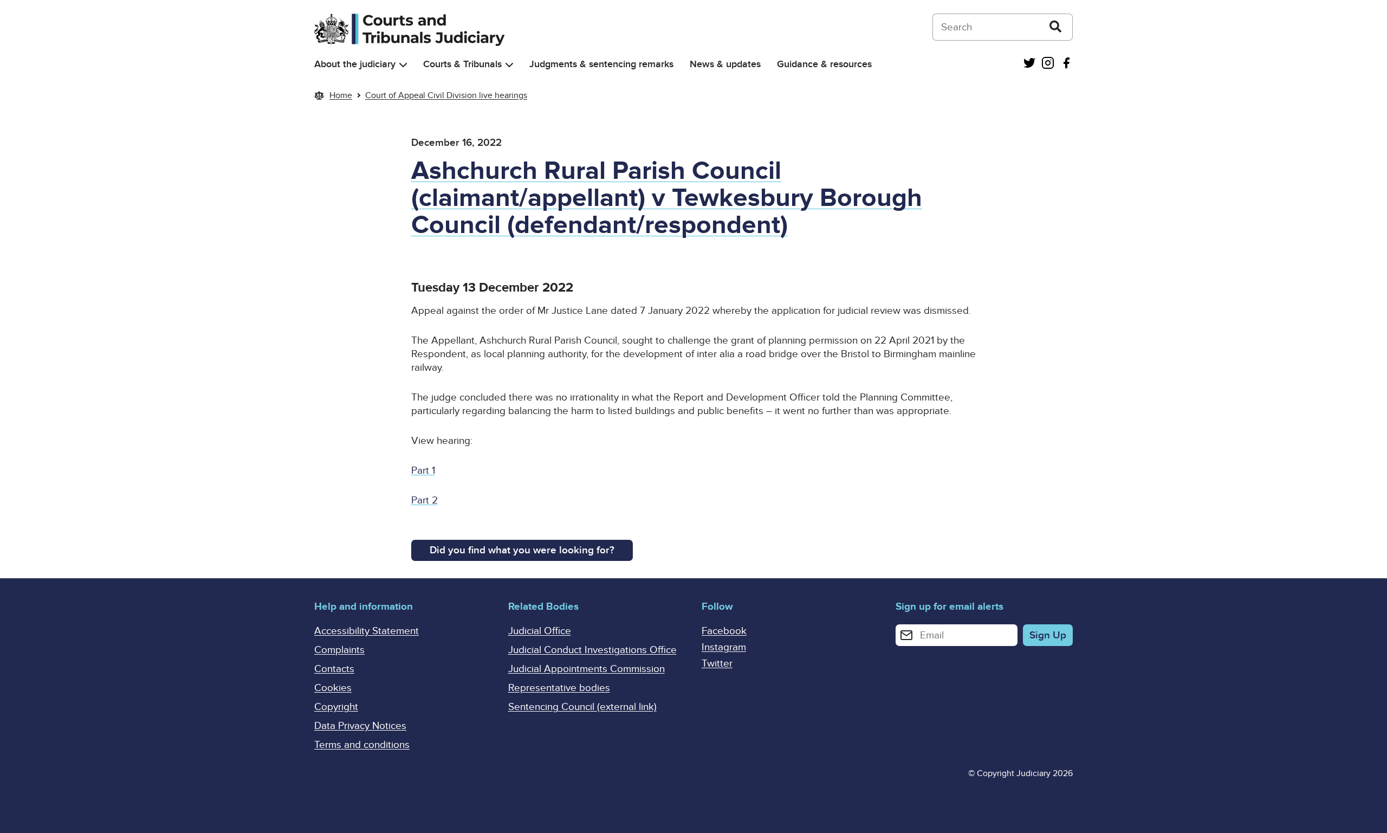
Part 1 (423, 470)
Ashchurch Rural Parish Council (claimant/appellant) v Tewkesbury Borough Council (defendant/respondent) (666, 198)
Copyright (336, 707)
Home (340, 95)
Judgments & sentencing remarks (601, 64)
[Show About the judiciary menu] (403, 65)
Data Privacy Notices (360, 726)
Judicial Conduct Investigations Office (592, 650)
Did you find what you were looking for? (522, 550)
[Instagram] (1047, 64)
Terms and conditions (362, 745)
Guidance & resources (824, 64)
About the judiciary (355, 64)
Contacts (334, 669)
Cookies (333, 688)
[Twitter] (1029, 64)
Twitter (717, 663)
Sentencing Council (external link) (582, 707)
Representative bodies (559, 688)
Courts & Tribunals (462, 64)
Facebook (724, 631)
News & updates (725, 64)
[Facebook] (1066, 64)
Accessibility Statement (366, 631)
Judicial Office (539, 631)
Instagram (724, 647)
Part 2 (424, 500)
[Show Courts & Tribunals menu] (509, 65)
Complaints (339, 650)
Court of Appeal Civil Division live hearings (446, 95)
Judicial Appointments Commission (586, 669)
